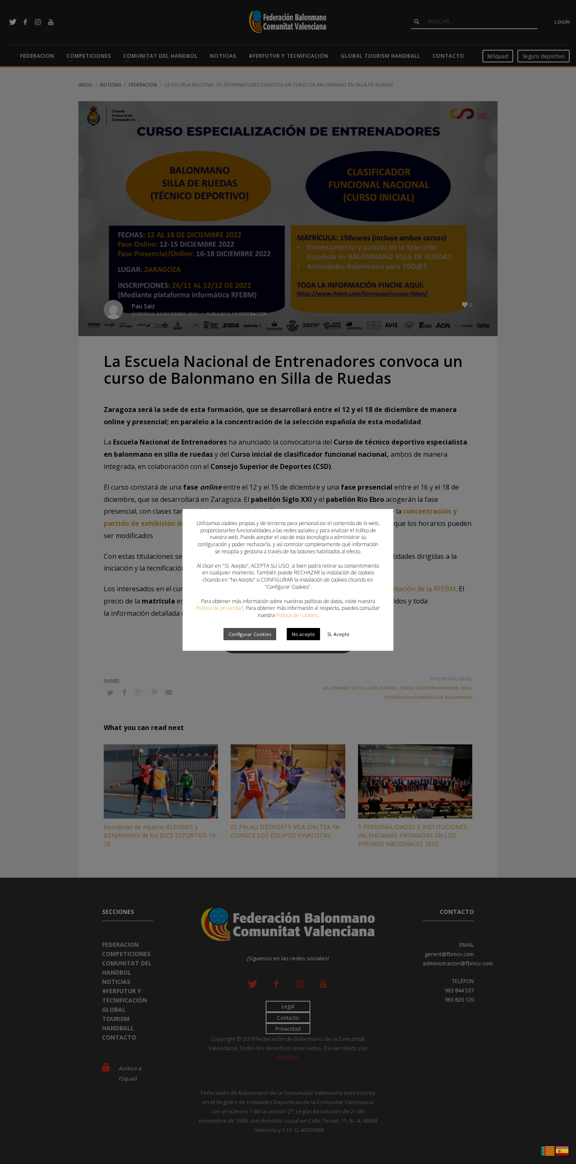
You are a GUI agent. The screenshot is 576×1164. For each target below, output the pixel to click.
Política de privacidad (219, 608)
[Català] (548, 1150)
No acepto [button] (303, 634)
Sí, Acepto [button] (338, 634)
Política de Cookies (297, 615)
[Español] (562, 1150)
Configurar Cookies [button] (250, 634)
